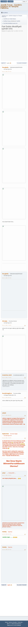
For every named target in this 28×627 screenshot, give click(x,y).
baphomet (5, 434)
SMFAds (8, 625)
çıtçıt (3, 473)
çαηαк (4, 413)
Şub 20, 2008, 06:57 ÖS (6, 534)
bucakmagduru (7, 393)
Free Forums (14, 625)
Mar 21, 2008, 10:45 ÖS (6, 475)
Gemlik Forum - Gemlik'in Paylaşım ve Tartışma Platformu (11, 6)
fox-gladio (5, 67)
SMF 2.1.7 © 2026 (10, 623)
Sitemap (19, 625)
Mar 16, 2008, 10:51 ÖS (6, 71)
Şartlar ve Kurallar (13, 622)
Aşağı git (3, 63)
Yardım (6, 622)
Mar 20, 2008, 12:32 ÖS (6, 437)
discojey (4, 321)
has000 (18, 21)
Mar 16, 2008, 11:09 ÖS (6, 377)
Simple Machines (17, 623)
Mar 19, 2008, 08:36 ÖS (6, 415)
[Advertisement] (14, 46)
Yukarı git (3, 585)
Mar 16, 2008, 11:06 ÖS (6, 325)
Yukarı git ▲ (20, 622)
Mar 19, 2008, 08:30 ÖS (6, 397)
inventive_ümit (7, 375)
